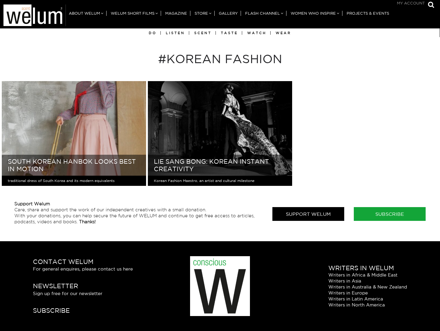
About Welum (84, 13)
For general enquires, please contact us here (83, 268)
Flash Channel (262, 13)
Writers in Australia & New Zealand (367, 286)
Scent (203, 33)
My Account (411, 3)
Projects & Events (368, 13)
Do (153, 33)
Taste (229, 33)
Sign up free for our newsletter (67, 293)
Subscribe (389, 214)
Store (201, 13)
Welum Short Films (132, 13)
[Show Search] (429, 5)
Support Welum (308, 214)
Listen (175, 33)
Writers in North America (356, 304)
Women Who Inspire (313, 13)
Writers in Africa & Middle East (362, 274)
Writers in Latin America (355, 298)
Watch (256, 33)
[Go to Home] (33, 16)
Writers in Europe (348, 292)
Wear (283, 33)
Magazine (176, 13)
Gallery (228, 13)
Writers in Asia (344, 280)
